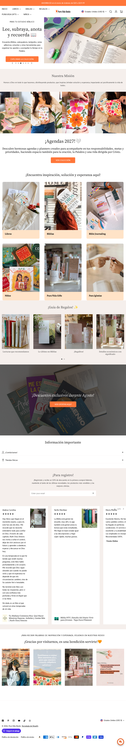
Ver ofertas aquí (63, 404)
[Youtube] (19, 720)
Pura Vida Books (15, 726)
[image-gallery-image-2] (47, 667)
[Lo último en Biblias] (47, 331)
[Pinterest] (8, 720)
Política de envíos (27, 737)
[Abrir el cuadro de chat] (120, 741)
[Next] (31, 63)
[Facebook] (3, 720)
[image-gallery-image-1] (16, 667)
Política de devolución (10, 737)
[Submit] (93, 493)
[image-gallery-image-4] (110, 667)
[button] (121, 11)
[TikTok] (24, 720)
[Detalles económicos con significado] (110, 331)
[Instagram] (13, 720)
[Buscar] (110, 11)
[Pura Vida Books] (63, 11)
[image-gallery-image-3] (79, 667)
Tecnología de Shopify (30, 726)
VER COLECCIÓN (63, 160)
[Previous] (12, 63)
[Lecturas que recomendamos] (16, 331)
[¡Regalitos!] (79, 331)
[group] (85, 43)
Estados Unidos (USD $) (94, 11)
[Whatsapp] (30, 720)
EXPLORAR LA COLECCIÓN (22, 59)
